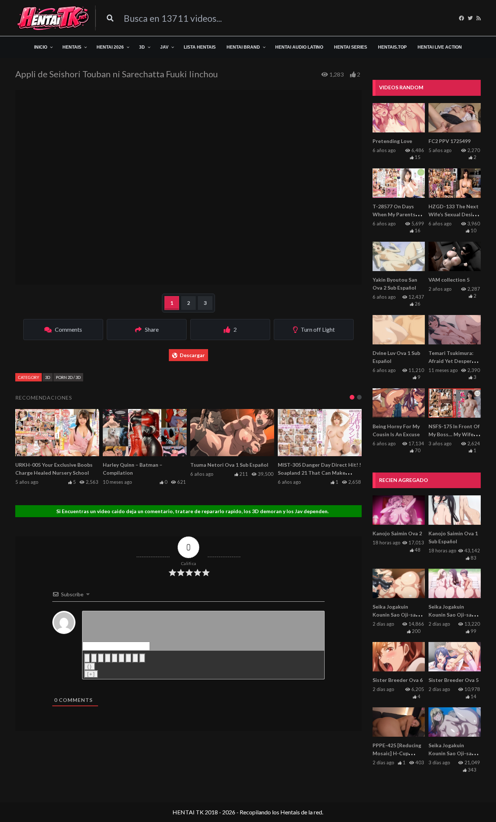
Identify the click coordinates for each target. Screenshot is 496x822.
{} (89, 666)
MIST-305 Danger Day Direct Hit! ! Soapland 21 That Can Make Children (319, 473)
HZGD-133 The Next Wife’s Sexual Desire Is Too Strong (453, 214)
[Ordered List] (115, 658)
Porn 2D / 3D (68, 377)
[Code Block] (135, 658)
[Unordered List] (122, 658)
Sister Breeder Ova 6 (398, 680)
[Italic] (94, 658)
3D (47, 377)
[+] (91, 674)
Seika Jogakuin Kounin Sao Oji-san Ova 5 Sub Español (396, 615)
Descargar (192, 355)
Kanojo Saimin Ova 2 (397, 533)
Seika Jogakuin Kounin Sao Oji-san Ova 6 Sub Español (451, 615)
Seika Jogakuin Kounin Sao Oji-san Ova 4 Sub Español (451, 753)
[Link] (142, 658)
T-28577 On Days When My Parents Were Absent (394, 214)
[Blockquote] (128, 658)
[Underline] (101, 658)
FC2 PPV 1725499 (449, 141)
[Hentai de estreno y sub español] (53, 17)
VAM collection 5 (448, 280)
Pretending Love (392, 141)
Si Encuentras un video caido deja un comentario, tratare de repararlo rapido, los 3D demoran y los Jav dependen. (192, 511)
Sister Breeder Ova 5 (453, 680)
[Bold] (87, 658)
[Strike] (108, 658)
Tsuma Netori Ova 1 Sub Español (229, 465)
